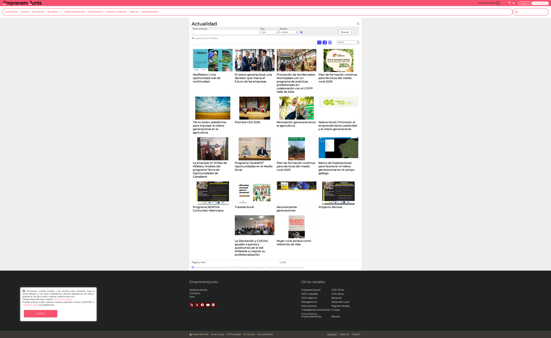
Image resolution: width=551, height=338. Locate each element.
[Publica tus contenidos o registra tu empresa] (513, 3)
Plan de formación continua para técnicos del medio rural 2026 (338, 78)
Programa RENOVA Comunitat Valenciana (208, 208)
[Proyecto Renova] (338, 203)
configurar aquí (30, 305)
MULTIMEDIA (38, 12)
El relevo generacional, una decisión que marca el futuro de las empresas (253, 78)
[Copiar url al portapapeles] (193, 267)
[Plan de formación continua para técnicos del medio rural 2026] (338, 71)
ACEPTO (40, 313)
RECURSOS (52, 12)
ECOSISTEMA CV (95, 12)
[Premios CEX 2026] (254, 118)
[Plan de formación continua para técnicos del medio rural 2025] (296, 159)
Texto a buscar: (200, 29)
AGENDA (25, 12)
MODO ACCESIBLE (487, 3)
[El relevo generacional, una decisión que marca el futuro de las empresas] (254, 70)
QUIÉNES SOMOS (150, 12)
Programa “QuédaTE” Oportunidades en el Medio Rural (253, 166)
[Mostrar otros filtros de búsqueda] (301, 32)
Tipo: (262, 29)
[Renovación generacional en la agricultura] (296, 118)
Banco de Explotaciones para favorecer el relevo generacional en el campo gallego (336, 168)
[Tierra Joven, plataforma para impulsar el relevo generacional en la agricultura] (212, 118)
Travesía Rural (244, 207)
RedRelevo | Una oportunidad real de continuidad (206, 78)
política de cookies (62, 299)
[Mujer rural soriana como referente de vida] (296, 237)
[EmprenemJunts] (22, 4)
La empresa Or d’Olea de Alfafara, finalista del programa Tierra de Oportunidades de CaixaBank (210, 169)
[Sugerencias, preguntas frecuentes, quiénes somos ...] (509, 3)
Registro (525, 3)
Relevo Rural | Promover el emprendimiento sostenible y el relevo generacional (338, 125)
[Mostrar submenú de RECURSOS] (61, 14)
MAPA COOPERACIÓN (74, 12)
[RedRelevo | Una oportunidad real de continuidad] (213, 70)
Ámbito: (284, 29)
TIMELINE (134, 12)
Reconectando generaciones (287, 208)
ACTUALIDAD (11, 12)
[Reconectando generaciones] (296, 190)
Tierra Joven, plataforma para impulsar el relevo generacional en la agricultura (209, 127)
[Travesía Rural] (254, 203)
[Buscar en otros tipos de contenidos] (358, 23)
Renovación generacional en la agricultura (296, 123)
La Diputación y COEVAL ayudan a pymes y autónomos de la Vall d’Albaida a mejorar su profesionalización (251, 247)
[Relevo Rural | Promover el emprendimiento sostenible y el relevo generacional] (338, 106)
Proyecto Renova (330, 207)
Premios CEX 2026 (247, 122)
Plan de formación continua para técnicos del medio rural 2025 (296, 166)
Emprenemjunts (203, 282)
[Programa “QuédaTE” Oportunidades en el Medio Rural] (255, 159)
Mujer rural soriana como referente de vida (294, 242)
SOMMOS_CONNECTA (116, 12)
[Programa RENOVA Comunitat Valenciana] (213, 203)
